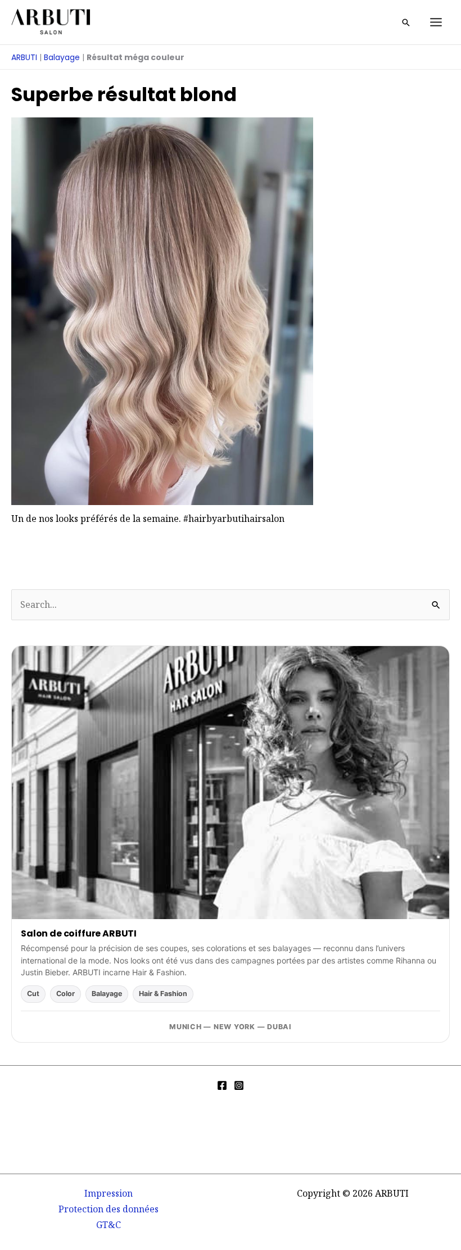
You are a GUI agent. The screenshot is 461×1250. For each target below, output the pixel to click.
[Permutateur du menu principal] (436, 22)
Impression (108, 1193)
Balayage (62, 57)
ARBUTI (24, 57)
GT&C (108, 1225)
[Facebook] (222, 1085)
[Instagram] (239, 1085)
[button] (406, 22)
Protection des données (108, 1209)
